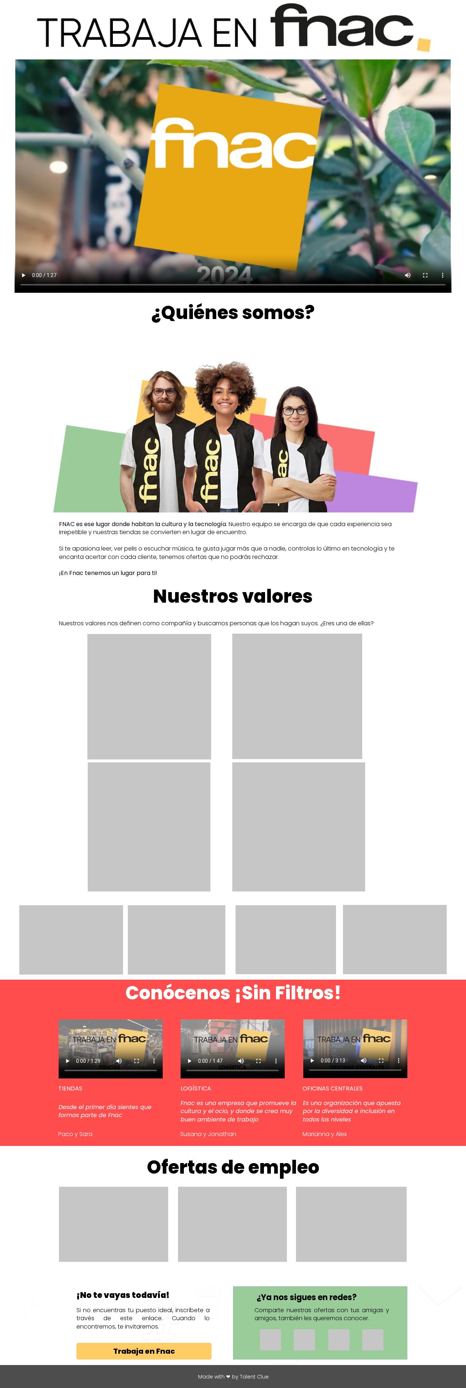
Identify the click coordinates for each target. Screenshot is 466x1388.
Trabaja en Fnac (144, 1351)
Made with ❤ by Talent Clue (233, 1376)
